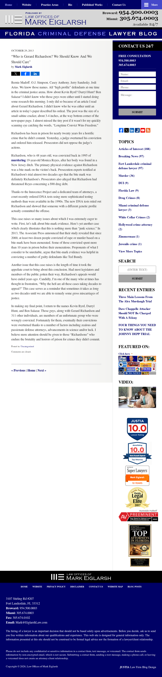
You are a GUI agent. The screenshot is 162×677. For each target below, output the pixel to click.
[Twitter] (126, 130)
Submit (137, 112)
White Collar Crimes (134, 217)
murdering (18, 160)
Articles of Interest (134, 149)
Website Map (115, 586)
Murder (127, 175)
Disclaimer (77, 586)
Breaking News (131, 156)
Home (8, 5)
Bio (70, 5)
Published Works (92, 5)
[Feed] (148, 130)
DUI (123, 183)
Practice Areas (49, 5)
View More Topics (130, 251)
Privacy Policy (56, 586)
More (154, 5)
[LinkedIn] (132, 130)
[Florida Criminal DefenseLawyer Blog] (81, 33)
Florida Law (129, 190)
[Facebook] (121, 130)
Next (42, 370)
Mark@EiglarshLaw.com (31, 622)
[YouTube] (142, 130)
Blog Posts (134, 586)
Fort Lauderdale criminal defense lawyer (135, 165)
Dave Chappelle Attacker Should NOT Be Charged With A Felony (135, 313)
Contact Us (118, 5)
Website (26, 5)
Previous (18, 370)
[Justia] (137, 130)
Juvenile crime (130, 244)
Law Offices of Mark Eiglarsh (42, 666)
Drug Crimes (129, 198)
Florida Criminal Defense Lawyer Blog (46, 18)
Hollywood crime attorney (136, 226)
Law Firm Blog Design (138, 667)
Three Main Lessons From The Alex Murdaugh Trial (136, 299)
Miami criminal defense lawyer (134, 207)
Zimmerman (129, 236)
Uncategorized (27, 346)
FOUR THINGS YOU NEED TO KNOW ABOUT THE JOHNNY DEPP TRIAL (137, 329)
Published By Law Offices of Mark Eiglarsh (130, 18)
